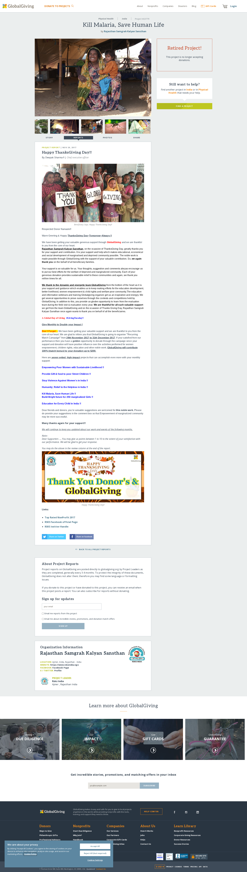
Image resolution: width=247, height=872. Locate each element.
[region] (59, 854)
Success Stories (181, 844)
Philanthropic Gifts (48, 835)
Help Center (151, 811)
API (200, 867)
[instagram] (186, 811)
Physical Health (106, 18)
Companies (168, 6)
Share (136, 137)
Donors (45, 826)
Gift (211, 6)
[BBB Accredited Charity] (183, 857)
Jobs (142, 835)
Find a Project (184, 106)
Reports (78, 137)
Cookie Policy (30, 854)
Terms (186, 867)
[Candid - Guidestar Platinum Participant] (171, 856)
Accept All (95, 846)
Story (49, 137)
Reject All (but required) (95, 853)
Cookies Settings (95, 860)
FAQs (142, 839)
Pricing (194, 867)
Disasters (182, 6)
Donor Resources (182, 839)
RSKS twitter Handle (56, 526)
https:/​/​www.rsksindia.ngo (64, 664)
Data (205, 867)
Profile (57, 670)
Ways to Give (45, 831)
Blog (194, 6)
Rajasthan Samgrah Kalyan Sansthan (125, 31)
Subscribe (149, 785)
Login (233, 6)
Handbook (78, 839)
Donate (57, 6)
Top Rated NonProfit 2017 (60, 517)
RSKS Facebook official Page (61, 522)
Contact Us (145, 844)
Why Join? (77, 835)
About (140, 6)
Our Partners (113, 835)
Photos (107, 137)
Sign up (63, 626)
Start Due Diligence (82, 831)
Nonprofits (153, 6)
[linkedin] (197, 811)
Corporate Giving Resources (187, 835)
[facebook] (174, 811)
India (124, 18)
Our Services (112, 831)
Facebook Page (60, 667)
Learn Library (185, 826)
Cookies (178, 867)
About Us (147, 826)
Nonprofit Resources (184, 831)
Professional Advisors (49, 839)
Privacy (169, 867)
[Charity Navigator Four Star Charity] (161, 856)
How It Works (146, 831)
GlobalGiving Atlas (115, 844)
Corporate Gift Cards (117, 839)
